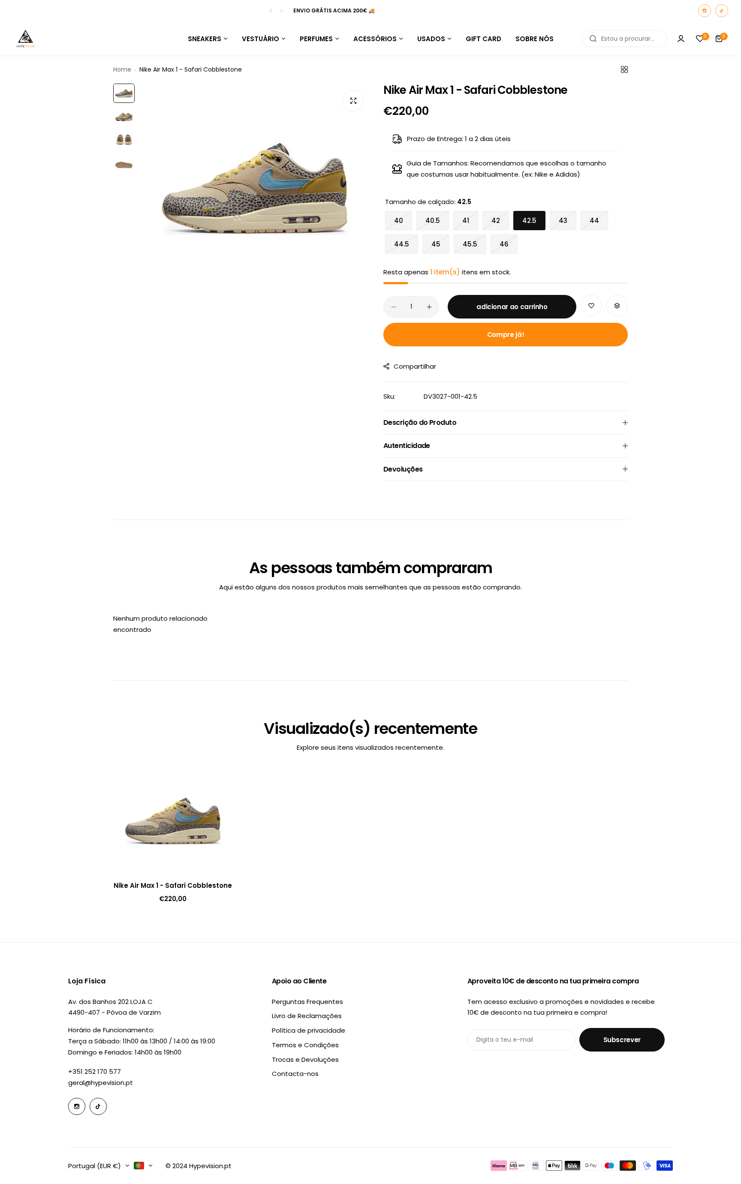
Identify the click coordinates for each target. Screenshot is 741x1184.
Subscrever (622, 1039)
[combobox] (624, 38)
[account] (681, 38)
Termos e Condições (305, 1044)
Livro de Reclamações (307, 1015)
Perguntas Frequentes (307, 1001)
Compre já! (505, 334)
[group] (254, 187)
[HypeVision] (26, 38)
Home (122, 69)
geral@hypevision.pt (100, 1082)
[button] (271, 11)
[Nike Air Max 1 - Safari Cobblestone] (172, 820)
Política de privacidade (308, 1030)
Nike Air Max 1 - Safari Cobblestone (173, 885)
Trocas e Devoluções (305, 1059)
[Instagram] (704, 10)
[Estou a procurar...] (593, 38)
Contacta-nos (295, 1073)
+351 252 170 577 (94, 1071)
